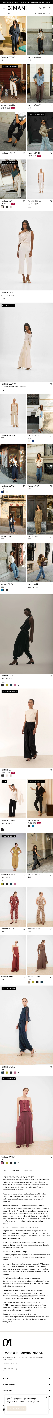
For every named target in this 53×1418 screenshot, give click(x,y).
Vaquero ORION (34, 57)
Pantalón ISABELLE (8, 292)
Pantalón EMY (6, 201)
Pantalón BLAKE (34, 435)
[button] (4, 8)
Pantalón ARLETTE (8, 929)
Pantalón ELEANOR (9, 384)
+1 (18, 685)
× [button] (46, 1397)
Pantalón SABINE (8, 676)
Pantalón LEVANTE (8, 820)
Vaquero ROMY (34, 105)
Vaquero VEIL (33, 584)
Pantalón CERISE (8, 57)
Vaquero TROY (7, 584)
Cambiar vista (41, 13)
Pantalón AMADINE (9, 435)
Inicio (4, 1170)
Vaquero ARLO (7, 536)
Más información (16, 1408)
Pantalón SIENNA (8, 976)
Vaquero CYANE (34, 153)
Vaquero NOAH (34, 486)
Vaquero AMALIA (8, 105)
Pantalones (28, 1170)
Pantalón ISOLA (34, 201)
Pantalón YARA (34, 929)
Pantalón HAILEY (8, 153)
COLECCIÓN (15, 1170)
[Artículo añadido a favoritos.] (24, 57)
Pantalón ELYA (33, 536)
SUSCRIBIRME (9, 1369)
